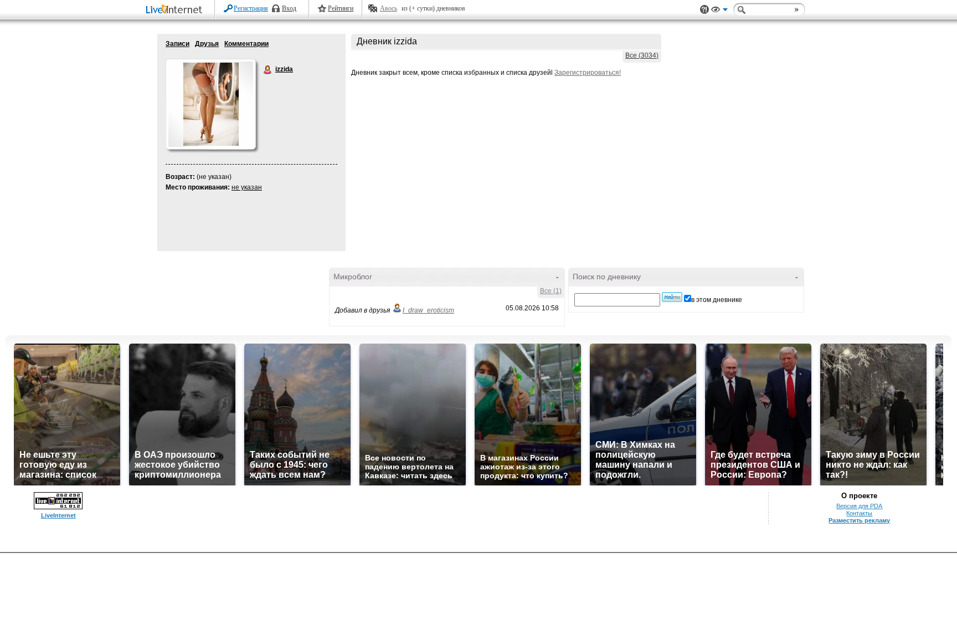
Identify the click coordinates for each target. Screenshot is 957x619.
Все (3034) (641, 55)
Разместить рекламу (859, 520)
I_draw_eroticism (428, 310)
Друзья (207, 44)
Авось (388, 8)
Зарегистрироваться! (587, 72)
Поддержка (704, 9)
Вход (289, 8)
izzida (268, 69)
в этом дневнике (716, 300)
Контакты (859, 513)
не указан (246, 187)
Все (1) (551, 291)
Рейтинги (340, 8)
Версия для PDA (859, 506)
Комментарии (246, 44)
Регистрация (251, 8)
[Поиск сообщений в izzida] (672, 297)
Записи (177, 44)
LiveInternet (176, 10)
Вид (719, 11)
